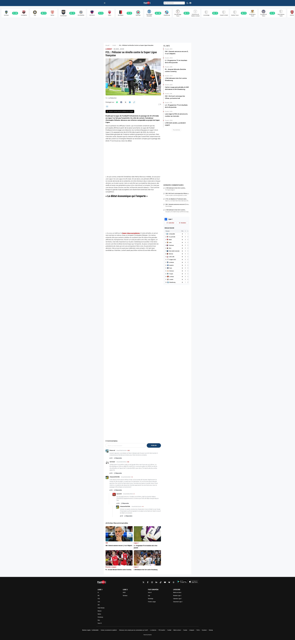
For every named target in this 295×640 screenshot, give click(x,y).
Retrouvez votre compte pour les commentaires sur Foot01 (133, 630)
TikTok (198, 630)
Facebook (204, 630)
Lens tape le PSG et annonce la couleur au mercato (176, 115)
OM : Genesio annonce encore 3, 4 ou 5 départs (176, 52)
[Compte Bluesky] (169, 582)
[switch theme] (187, 3)
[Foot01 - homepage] (147, 3)
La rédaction (153, 630)
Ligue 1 (136, 543)
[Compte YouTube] (165, 582)
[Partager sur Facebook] (121, 102)
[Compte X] (143, 582)
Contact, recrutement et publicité (109, 630)
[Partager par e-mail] (107, 106)
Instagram (191, 630)
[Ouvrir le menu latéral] (105, 3)
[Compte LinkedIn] (156, 582)
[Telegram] (129, 102)
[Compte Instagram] (152, 582)
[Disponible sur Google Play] (182, 581)
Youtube (185, 630)
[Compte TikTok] (161, 582)
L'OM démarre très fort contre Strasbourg (176, 79)
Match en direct (177, 630)
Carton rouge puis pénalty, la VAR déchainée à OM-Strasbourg (177, 88)
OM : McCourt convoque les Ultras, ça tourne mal (175, 97)
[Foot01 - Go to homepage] (102, 582)
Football (169, 630)
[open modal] (190, 3)
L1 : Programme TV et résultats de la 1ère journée (176, 61)
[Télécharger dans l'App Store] (193, 581)
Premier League (111, 567)
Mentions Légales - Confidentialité (90, 630)
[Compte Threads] (173, 582)
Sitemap (211, 630)
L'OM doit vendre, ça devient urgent (175, 124)
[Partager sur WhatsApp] (116, 102)
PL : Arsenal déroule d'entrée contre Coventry (175, 70)
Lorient (109, 49)
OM (107, 543)
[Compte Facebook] (148, 582)
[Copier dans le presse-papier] (134, 102)
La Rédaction (112, 98)
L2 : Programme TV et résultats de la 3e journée (176, 106)
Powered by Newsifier (147, 634)
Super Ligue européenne (131, 233)
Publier (154, 445)
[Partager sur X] (125, 102)
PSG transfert (161, 630)
